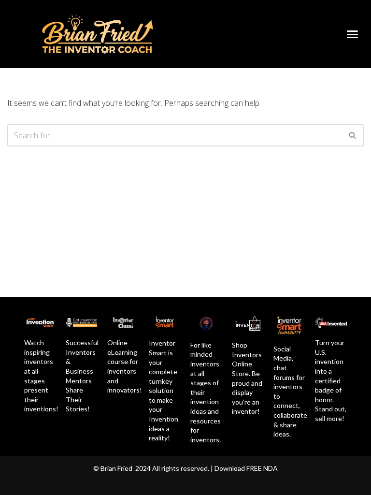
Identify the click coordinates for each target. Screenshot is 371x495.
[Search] (353, 135)
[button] (352, 34)
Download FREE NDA (246, 468)
